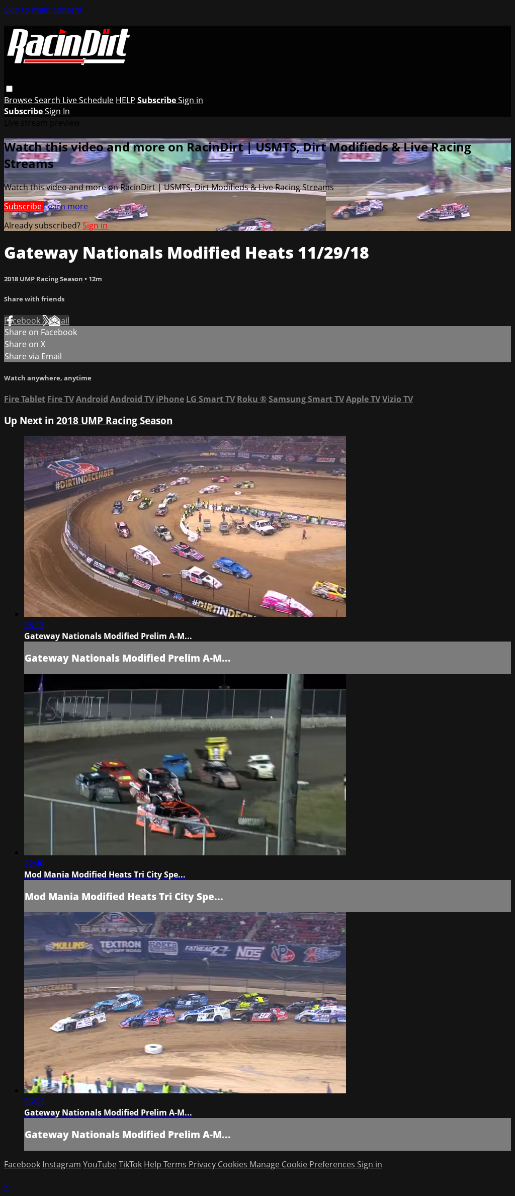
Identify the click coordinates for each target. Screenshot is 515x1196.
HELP (125, 100)
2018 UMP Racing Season (44, 278)
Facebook (23, 320)
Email (59, 320)
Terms (176, 1164)
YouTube (100, 1164)
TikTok (130, 1164)
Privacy (203, 1164)
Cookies (233, 1164)
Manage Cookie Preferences (303, 1164)
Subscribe (24, 206)
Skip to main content (43, 9)
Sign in (190, 100)
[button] (9, 89)
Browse (19, 100)
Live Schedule (88, 100)
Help (153, 1164)
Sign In (57, 111)
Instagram (61, 1164)
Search (48, 100)
